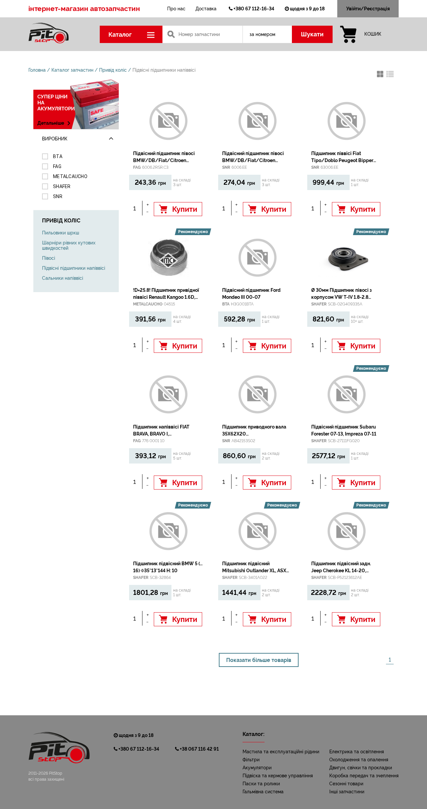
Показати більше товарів (258, 660)
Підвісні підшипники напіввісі (163, 70)
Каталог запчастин (72, 70)
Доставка (206, 8)
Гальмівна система (263, 791)
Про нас (176, 8)
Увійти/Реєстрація (368, 8)
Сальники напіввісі (62, 278)
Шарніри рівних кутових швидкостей (68, 245)
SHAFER (62, 186)
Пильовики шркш (60, 232)
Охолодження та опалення (358, 759)
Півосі (48, 258)
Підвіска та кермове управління (278, 775)
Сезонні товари (346, 783)
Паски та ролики (261, 783)
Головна (37, 70)
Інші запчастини (346, 791)
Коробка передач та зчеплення (364, 775)
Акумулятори (257, 767)
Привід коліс (113, 70)
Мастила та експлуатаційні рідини (281, 751)
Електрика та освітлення (356, 751)
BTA (57, 156)
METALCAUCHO (70, 176)
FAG (57, 166)
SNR (57, 196)
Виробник (54, 138)
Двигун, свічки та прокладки (360, 767)
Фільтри (251, 759)
